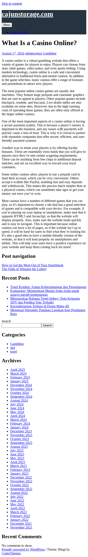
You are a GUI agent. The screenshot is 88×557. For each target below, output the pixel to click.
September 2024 (21, 396)
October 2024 (19, 393)
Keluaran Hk (19, 32)
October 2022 (19, 485)
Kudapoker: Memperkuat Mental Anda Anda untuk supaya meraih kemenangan (44, 292)
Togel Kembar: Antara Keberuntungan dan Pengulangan (48, 287)
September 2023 (21, 443)
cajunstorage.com (27, 14)
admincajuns (33, 53)
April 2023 (17, 462)
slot (12, 347)
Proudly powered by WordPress (23, 549)
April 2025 (17, 369)
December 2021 (21, 523)
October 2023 (19, 439)
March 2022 (18, 512)
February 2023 (20, 470)
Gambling (49, 53)
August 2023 (19, 446)
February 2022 (20, 516)
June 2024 (17, 408)
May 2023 (17, 458)
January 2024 (19, 427)
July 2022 (16, 496)
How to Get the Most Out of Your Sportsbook (32, 265)
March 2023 (18, 466)
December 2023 (21, 431)
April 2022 (17, 508)
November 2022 (21, 481)
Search (6, 321)
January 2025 (19, 381)
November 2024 (21, 389)
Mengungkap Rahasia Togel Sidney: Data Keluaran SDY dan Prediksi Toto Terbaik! (45, 300)
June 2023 (17, 454)
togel (13, 351)
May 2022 (17, 504)
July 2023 (16, 450)
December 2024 (21, 385)
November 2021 (21, 527)
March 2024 (18, 419)
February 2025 (20, 377)
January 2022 (19, 520)
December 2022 (21, 477)
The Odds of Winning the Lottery (24, 269)
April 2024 (17, 416)
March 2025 (18, 373)
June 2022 (17, 500)
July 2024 (16, 404)
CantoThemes (11, 553)
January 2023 (19, 473)
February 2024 (20, 423)
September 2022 (21, 489)
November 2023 (21, 435)
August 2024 (19, 400)
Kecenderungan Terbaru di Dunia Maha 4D (39, 306)
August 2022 (19, 493)
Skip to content (12, 3)
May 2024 (17, 412)
